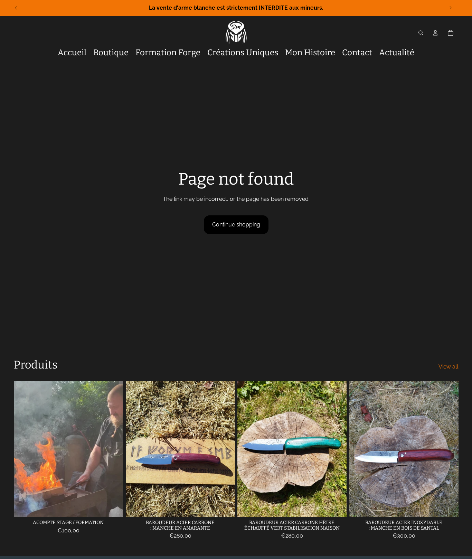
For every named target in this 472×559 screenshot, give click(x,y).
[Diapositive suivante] (450, 8)
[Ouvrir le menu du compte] (435, 32)
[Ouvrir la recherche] (420, 32)
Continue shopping (236, 224)
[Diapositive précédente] (16, 8)
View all (448, 366)
